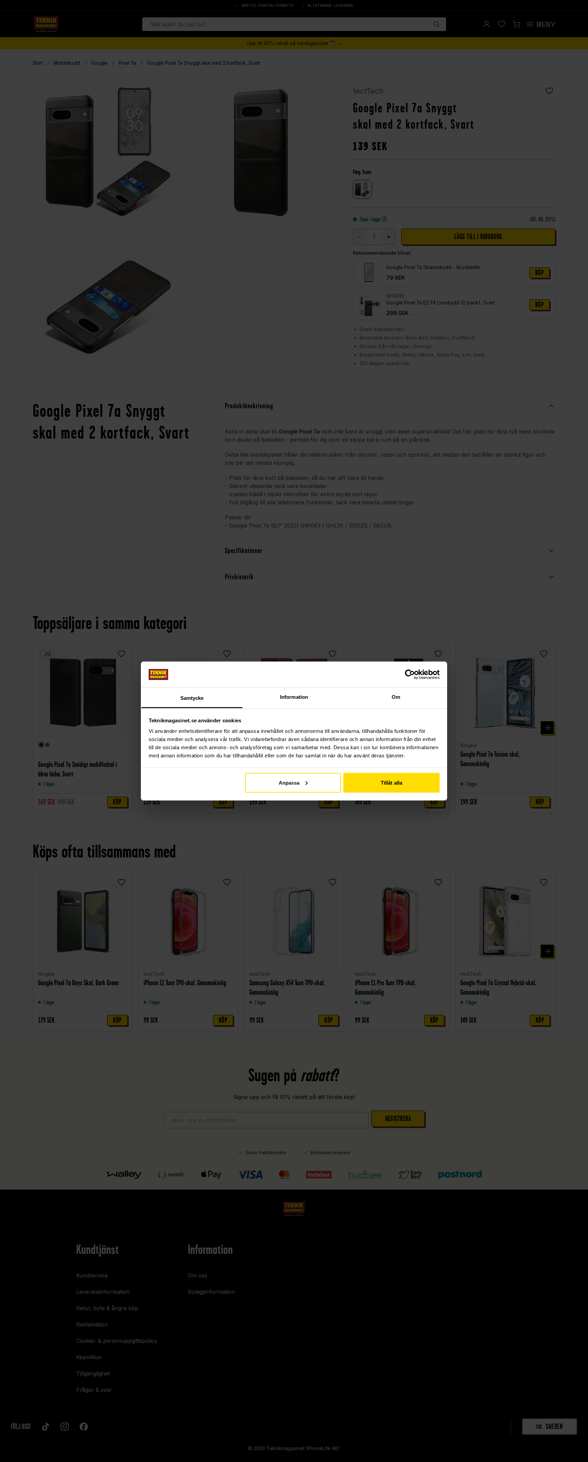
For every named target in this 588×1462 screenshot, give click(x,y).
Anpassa (289, 782)
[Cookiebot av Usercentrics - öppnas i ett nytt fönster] (410, 674)
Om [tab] (396, 697)
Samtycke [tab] (192, 698)
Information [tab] (294, 697)
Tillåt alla (391, 782)
